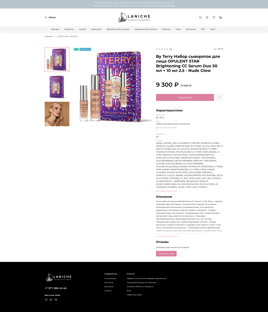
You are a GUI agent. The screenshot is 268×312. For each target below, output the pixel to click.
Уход (178, 29)
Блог (129, 291)
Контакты (108, 282)
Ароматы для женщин (118, 29)
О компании (110, 278)
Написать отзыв (166, 253)
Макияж (166, 29)
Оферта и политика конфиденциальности (147, 278)
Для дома (191, 29)
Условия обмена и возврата (140, 286)
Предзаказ (185, 97)
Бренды (55, 29)
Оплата (107, 291)
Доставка (108, 286)
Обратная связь (134, 295)
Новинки (69, 29)
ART (203, 29)
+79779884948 (167, 5)
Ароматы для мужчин (146, 29)
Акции (82, 29)
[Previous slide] (78, 87)
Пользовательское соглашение (141, 282)
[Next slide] (57, 123)
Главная (49, 36)
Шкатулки (96, 29)
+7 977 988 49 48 (55, 288)
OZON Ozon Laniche (67, 36)
